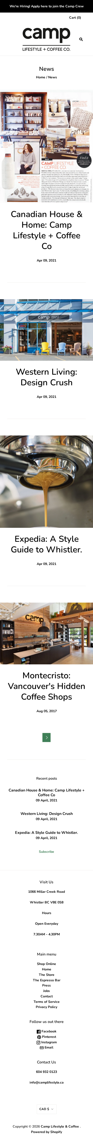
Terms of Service (47, 1002)
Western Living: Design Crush (46, 377)
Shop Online (46, 964)
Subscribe (46, 851)
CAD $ (44, 1109)
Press (46, 985)
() (75, 17)
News (52, 77)
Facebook (49, 1031)
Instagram (48, 1042)
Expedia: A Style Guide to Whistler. (46, 544)
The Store (46, 975)
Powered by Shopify (46, 1132)
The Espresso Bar (46, 980)
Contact (47, 996)
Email (48, 1047)
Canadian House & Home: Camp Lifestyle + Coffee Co (47, 230)
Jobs (46, 991)
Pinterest (48, 1037)
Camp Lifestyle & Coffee (60, 1126)
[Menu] (10, 39)
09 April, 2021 (46, 800)
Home (40, 77)
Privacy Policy (46, 1007)
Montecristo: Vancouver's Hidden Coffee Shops (46, 686)
